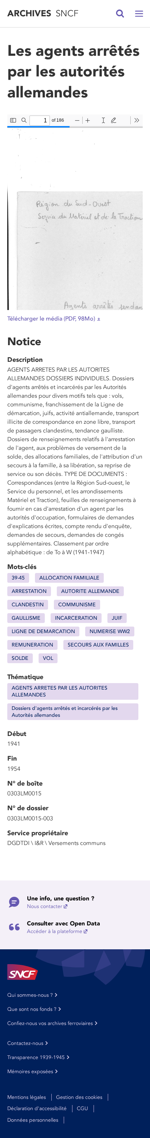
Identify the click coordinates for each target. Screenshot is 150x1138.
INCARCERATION (76, 618)
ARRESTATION (29, 591)
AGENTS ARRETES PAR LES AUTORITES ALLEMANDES (59, 691)
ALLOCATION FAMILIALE (69, 578)
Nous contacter (44, 906)
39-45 (18, 578)
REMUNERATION (32, 645)
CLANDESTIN (28, 605)
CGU (82, 1108)
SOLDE (20, 658)
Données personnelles (32, 1120)
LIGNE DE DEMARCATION (43, 631)
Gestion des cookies (79, 1097)
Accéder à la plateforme (54, 931)
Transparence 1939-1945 (36, 1057)
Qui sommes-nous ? (30, 995)
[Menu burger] (139, 14)
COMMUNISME (77, 605)
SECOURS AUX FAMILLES (98, 645)
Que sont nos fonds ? (31, 1009)
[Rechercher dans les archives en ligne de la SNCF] (120, 14)
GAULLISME (26, 618)
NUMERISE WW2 (110, 631)
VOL (48, 658)
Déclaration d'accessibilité (37, 1108)
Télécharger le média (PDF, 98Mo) (51, 318)
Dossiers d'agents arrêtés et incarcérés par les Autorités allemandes (65, 711)
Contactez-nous (25, 1043)
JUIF (117, 618)
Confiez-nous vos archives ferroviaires (50, 1023)
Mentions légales (26, 1097)
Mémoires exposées (30, 1071)
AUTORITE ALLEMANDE (90, 591)
